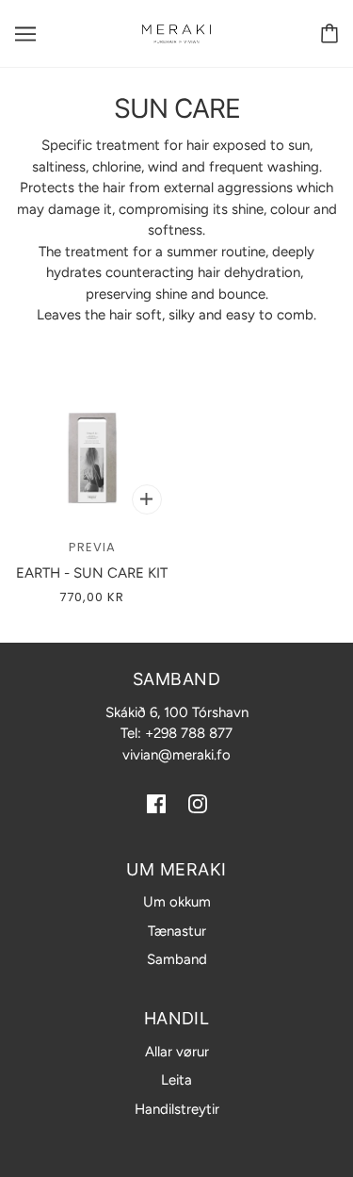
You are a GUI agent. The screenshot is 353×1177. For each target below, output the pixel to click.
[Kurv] (329, 33)
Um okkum (177, 901)
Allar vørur (177, 1051)
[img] (156, 803)
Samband (177, 959)
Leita (176, 1079)
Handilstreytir (177, 1109)
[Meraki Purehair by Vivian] (176, 33)
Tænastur (177, 931)
